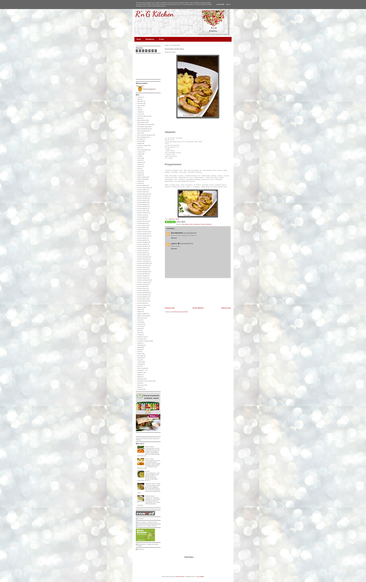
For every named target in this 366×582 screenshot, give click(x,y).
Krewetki (139, 181)
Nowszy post (170, 308)
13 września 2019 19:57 (190, 233)
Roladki (139, 347)
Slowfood (139, 358)
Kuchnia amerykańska (143, 187)
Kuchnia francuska (142, 221)
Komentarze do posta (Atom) (180, 311)
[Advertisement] (197, 292)
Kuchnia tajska (141, 286)
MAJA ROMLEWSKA (177, 233)
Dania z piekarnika (195, 224)
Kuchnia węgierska (142, 297)
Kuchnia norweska (142, 267)
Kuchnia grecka (141, 223)
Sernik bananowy (150, 496)
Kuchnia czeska (141, 215)
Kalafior (139, 166)
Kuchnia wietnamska (143, 294)
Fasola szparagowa (142, 149)
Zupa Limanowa (149, 446)
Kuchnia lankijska (142, 252)
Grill (138, 156)
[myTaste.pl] (139, 518)
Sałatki (139, 353)
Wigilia (139, 374)
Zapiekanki (140, 379)
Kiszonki (139, 171)
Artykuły (139, 97)
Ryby (138, 349)
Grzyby (139, 158)
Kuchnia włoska (141, 299)
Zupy (138, 383)
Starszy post (226, 308)
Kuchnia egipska (141, 217)
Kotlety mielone (141, 179)
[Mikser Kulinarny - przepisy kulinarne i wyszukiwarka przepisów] (145, 540)
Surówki (139, 362)
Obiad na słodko (141, 313)
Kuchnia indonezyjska (143, 236)
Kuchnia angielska (142, 189)
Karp (138, 168)
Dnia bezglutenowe (142, 137)
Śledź (138, 387)
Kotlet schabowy (141, 177)
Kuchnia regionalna (142, 273)
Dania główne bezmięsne (144, 124)
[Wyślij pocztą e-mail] (177, 222)
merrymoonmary (179, 576)
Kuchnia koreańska (142, 248)
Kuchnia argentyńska (143, 194)
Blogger (202, 576)
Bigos (138, 99)
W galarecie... (141, 370)
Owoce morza (141, 318)
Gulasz (139, 160)
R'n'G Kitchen (154, 13)
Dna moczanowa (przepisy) (144, 135)
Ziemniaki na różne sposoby (145, 381)
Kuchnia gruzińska (142, 225)
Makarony (140, 307)
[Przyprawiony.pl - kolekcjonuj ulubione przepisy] (148, 545)
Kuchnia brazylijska (142, 206)
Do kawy (139, 141)
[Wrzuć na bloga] (179, 222)
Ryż (138, 351)
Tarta (138, 366)
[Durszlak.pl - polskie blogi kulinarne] (140, 549)
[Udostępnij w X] (181, 222)
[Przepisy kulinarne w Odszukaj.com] (146, 525)
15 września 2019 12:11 (186, 243)
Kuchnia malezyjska (142, 259)
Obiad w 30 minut (142, 315)
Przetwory (140, 339)
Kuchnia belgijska (142, 204)
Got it (228, 4)
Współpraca (150, 39)
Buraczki (139, 105)
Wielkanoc (140, 372)
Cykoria (139, 118)
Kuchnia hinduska (142, 229)
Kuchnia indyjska (142, 238)
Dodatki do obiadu (142, 145)
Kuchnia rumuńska (142, 278)
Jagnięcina (140, 162)
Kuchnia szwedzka (142, 284)
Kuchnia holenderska (143, 233)
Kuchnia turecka (141, 288)
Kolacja (139, 175)
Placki (139, 332)
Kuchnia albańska (142, 185)
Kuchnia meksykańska (143, 263)
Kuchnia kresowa (142, 250)
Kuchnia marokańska (143, 261)
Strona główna (197, 308)
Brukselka (140, 103)
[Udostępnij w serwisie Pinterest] (184, 222)
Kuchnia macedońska (143, 257)
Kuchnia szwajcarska (143, 282)
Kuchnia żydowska (142, 305)
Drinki (138, 147)
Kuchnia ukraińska (142, 290)
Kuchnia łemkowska (142, 301)
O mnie (161, 39)
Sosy (138, 360)
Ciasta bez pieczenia (143, 116)
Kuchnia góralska (142, 227)
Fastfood (139, 152)
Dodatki (139, 143)
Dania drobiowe (141, 120)
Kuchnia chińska (141, 210)
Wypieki (139, 376)
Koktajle (139, 173)
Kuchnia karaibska (142, 244)
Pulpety (139, 343)
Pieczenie (140, 324)
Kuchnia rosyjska (142, 276)
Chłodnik (139, 112)
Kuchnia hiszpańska (142, 231)
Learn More (220, 4)
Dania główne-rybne (142, 126)
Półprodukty (140, 345)
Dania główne (185, 224)
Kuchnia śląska (141, 303)
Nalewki (139, 309)
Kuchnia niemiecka (142, 265)
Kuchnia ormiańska (142, 269)
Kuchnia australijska (142, 196)
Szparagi (139, 364)
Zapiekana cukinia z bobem (152, 483)
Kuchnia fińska (141, 219)
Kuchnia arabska (142, 191)
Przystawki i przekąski (143, 341)
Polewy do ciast (141, 337)
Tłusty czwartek (141, 368)
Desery (139, 133)
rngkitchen (174, 243)
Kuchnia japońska (142, 240)
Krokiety (139, 183)
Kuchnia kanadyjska (142, 242)
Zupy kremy (140, 385)
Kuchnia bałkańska (142, 202)
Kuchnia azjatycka (142, 200)
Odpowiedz (174, 238)
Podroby (139, 334)
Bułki (138, 107)
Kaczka (139, 164)
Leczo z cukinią (149, 459)
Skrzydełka (140, 355)
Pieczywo (140, 326)
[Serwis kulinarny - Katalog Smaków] (146, 522)
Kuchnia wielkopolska (143, 292)
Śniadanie (140, 389)
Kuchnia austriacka (142, 198)
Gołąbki (139, 154)
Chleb (138, 110)
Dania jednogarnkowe (143, 128)
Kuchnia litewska (142, 255)
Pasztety (139, 322)
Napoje (139, 311)
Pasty (139, 320)
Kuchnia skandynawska (143, 280)
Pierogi (139, 328)
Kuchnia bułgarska (142, 208)
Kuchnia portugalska (143, 271)
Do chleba (140, 139)
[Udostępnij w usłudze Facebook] (182, 222)
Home (139, 39)
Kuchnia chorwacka (206, 224)
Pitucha (147, 471)
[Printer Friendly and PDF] (170, 222)
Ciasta (139, 114)
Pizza (138, 330)
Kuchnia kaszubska (142, 246)
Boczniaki (140, 101)
